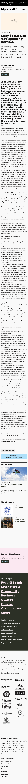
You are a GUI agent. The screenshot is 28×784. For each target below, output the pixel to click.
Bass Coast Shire (8, 633)
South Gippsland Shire (11, 640)
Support (5, 74)
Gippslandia (9, 65)
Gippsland (6, 643)
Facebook (8, 457)
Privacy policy (5, 763)
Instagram (4, 774)
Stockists (4, 768)
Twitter (15, 457)
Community (10, 591)
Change (7, 604)
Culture (7, 600)
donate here (19, 4)
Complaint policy (6, 761)
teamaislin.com (12, 435)
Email (20, 457)
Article (3, 32)
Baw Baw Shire (8, 636)
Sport (8, 32)
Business (8, 595)
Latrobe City (7, 630)
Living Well (10, 587)
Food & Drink (11, 582)
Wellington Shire (9, 626)
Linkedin (4, 776)
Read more (4, 494)
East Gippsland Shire (8, 450)
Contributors (11, 608)
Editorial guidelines (7, 758)
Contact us (4, 766)
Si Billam (8, 67)
